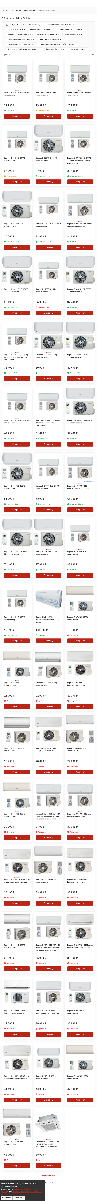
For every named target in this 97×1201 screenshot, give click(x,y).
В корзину (17, 116)
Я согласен (6, 1198)
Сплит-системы (29, 10)
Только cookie (18, 1198)
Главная (5, 10)
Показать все (48, 1175)
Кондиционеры (16, 10)
